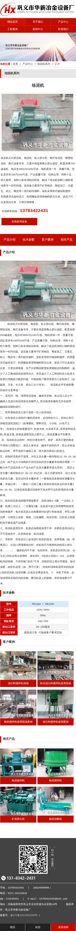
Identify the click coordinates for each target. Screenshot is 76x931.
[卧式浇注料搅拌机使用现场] (55, 679)
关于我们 (38, 21)
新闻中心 (38, 29)
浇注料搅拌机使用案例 (55, 721)
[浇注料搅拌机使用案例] (55, 717)
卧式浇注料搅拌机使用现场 (55, 683)
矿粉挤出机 (18, 819)
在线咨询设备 (19, 221)
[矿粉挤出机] (18, 814)
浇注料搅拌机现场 (18, 683)
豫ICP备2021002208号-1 (25, 915)
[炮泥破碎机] (18, 776)
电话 (12, 927)
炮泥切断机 (55, 819)
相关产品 (66, 239)
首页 (15, 64)
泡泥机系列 (43, 64)
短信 (37, 927)
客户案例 (47, 239)
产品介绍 (9, 239)
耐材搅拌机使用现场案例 (18, 721)
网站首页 (12, 21)
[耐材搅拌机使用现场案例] (18, 717)
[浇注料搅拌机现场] (18, 679)
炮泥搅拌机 (55, 780)
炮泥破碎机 (18, 780)
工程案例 (12, 29)
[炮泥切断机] (55, 814)
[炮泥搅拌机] (55, 776)
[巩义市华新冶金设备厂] (38, 15)
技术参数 (28, 239)
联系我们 (63, 29)
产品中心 (63, 21)
